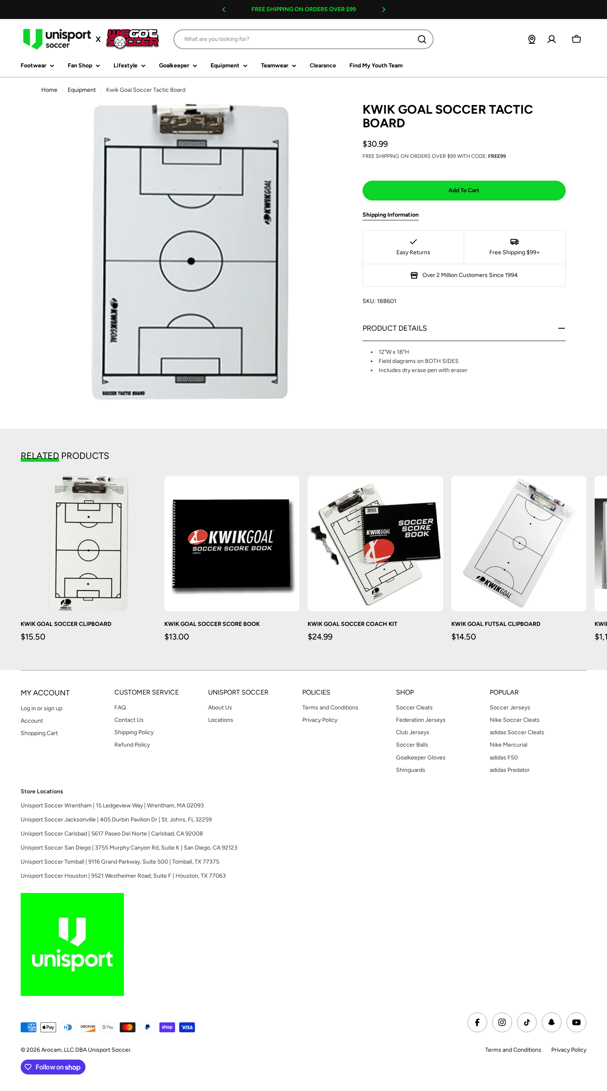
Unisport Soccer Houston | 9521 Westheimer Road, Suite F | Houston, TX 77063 (123, 875)
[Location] (532, 39)
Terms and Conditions (513, 1049)
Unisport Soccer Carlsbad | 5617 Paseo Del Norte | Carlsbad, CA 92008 (112, 833)
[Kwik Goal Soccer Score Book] (232, 543)
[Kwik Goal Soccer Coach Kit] (375, 543)
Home (49, 89)
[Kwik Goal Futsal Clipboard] (519, 543)
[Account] (552, 39)
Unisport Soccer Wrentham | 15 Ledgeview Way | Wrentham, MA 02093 (112, 805)
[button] (224, 9)
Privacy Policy (568, 1049)
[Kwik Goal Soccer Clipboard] (88, 543)
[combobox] (303, 39)
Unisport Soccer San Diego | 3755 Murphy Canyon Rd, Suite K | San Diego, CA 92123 (129, 847)
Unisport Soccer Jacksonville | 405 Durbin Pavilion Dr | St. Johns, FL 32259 (116, 819)
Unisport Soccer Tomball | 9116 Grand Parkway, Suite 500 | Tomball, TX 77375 (120, 861)
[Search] (422, 39)
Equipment (82, 89)
